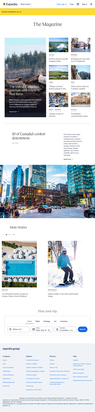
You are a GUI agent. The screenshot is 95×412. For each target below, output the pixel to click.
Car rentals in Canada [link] (32, 379)
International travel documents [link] (82, 380)
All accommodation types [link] (34, 382)
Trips (72, 4)
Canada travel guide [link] (32, 360)
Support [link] (75, 360)
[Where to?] (19, 329)
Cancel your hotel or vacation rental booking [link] (82, 365)
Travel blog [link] (29, 386)
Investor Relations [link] (8, 375)
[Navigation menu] (91, 4)
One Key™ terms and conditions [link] (60, 371)
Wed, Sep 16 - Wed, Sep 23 (44, 330)
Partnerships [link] (7, 371)
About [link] (5, 360)
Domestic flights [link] (31, 375)
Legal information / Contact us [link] (59, 379)
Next (13, 234)
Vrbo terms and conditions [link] (58, 375)
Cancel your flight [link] (78, 369)
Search (83, 329)
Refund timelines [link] (78, 373)
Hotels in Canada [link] (31, 364)
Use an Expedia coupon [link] (80, 377)
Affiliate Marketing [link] (8, 382)
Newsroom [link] (6, 386)
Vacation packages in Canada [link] (35, 371)
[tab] (29, 321)
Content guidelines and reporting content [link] (57, 383)
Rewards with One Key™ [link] (34, 390)
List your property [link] (8, 367)
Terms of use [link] (53, 367)
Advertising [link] (6, 379)
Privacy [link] (52, 360)
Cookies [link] (52, 364)
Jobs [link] (4, 364)
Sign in (84, 4)
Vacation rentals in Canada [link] (34, 367)
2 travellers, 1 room (67, 330)
